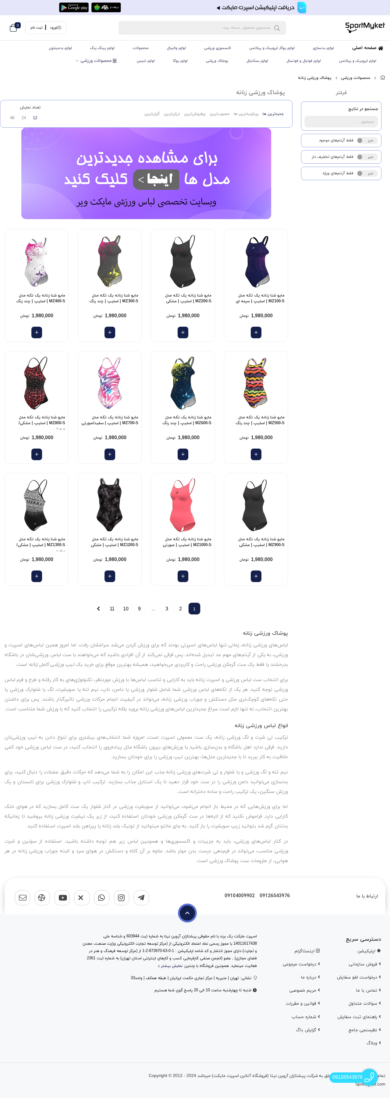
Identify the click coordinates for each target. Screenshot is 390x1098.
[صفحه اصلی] (382, 78)
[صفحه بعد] (98, 608)
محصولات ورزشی (96, 61)
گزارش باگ (307, 1030)
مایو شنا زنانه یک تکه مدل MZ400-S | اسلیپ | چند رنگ (40, 298)
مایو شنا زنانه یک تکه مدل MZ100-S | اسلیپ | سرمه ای (260, 298)
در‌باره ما (309, 977)
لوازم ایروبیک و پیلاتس (357, 61)
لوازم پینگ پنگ (102, 48)
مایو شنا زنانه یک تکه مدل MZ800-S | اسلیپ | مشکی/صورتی (42, 422)
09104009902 (240, 896)
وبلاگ (373, 1043)
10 (126, 608)
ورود (53, 27)
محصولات (141, 48)
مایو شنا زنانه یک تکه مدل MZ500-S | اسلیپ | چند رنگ (260, 420)
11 (112, 608)
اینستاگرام (305, 951)
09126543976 (275, 896)
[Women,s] (256, 261)
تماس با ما (367, 990)
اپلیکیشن (367, 951)
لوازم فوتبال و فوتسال (303, 61)
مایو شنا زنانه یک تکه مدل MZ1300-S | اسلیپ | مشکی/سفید (40, 544)
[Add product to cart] (256, 332)
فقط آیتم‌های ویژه (338, 173)
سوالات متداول (364, 1003)
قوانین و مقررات (302, 1003)
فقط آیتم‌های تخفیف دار (332, 157)
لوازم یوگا (180, 61)
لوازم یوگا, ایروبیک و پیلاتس (272, 48)
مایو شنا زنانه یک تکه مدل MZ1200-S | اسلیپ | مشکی (114, 542)
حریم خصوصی (303, 990)
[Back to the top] (187, 913)
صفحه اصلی (365, 48)
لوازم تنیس (146, 61)
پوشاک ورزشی (217, 61)
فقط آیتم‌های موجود (336, 140)
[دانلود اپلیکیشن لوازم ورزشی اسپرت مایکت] (195, 7)
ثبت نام (36, 27)
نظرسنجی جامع (364, 1030)
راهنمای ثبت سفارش (358, 1017)
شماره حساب (305, 1017)
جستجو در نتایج (363, 109)
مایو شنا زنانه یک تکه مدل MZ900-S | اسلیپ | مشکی (261, 542)
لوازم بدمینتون (60, 48)
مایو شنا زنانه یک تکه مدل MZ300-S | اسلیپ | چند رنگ (113, 298)
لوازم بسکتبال (257, 61)
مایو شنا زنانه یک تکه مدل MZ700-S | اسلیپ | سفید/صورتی (109, 420)
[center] (277, 27)
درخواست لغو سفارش (358, 977)
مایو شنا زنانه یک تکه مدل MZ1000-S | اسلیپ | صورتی (187, 542)
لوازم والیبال (176, 48)
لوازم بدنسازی (323, 48)
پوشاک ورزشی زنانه (315, 78)
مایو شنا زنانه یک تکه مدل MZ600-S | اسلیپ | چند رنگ (186, 420)
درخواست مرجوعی (300, 964)
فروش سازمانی (364, 964)
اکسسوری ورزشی (217, 48)
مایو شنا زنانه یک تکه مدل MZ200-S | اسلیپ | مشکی (188, 298)
